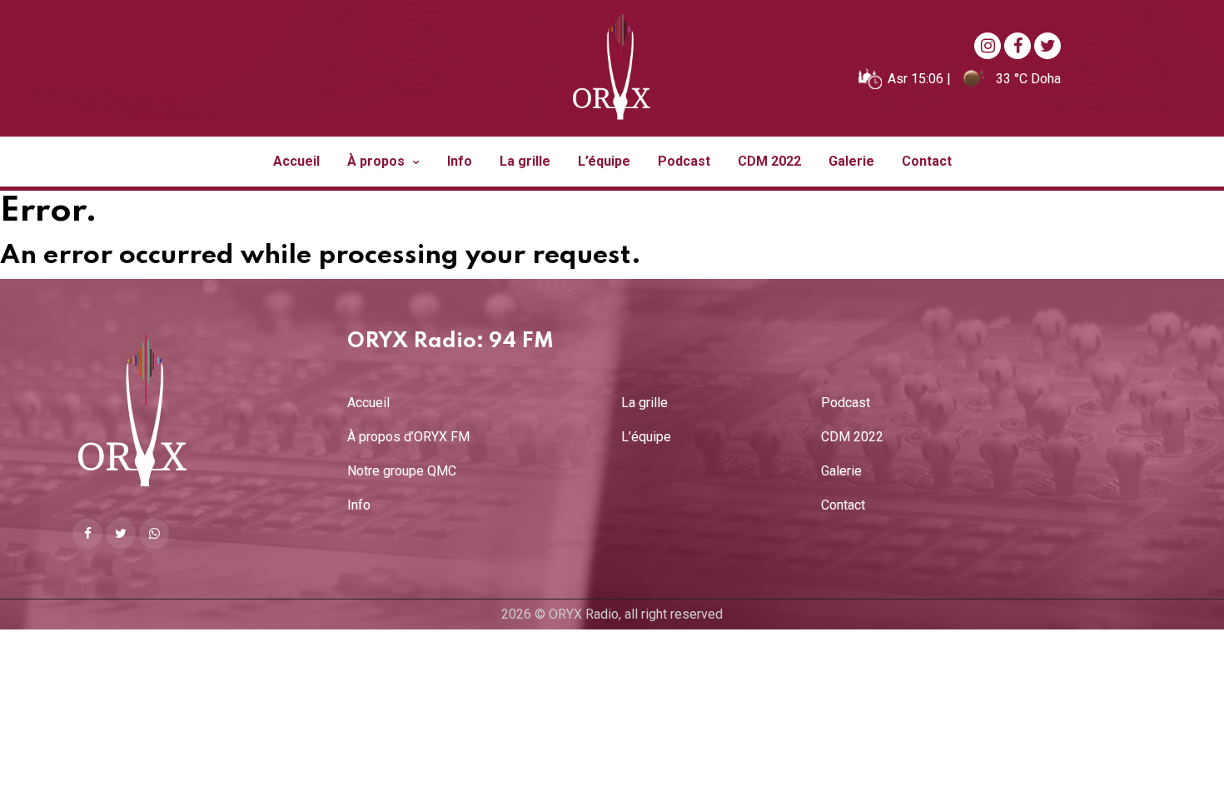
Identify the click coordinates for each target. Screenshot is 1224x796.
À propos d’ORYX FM (408, 437)
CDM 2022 (769, 161)
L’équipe (604, 161)
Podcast (684, 161)
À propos (377, 161)
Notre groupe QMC (401, 471)
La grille (525, 161)
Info (459, 161)
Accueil (296, 161)
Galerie (851, 161)
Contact (927, 161)
